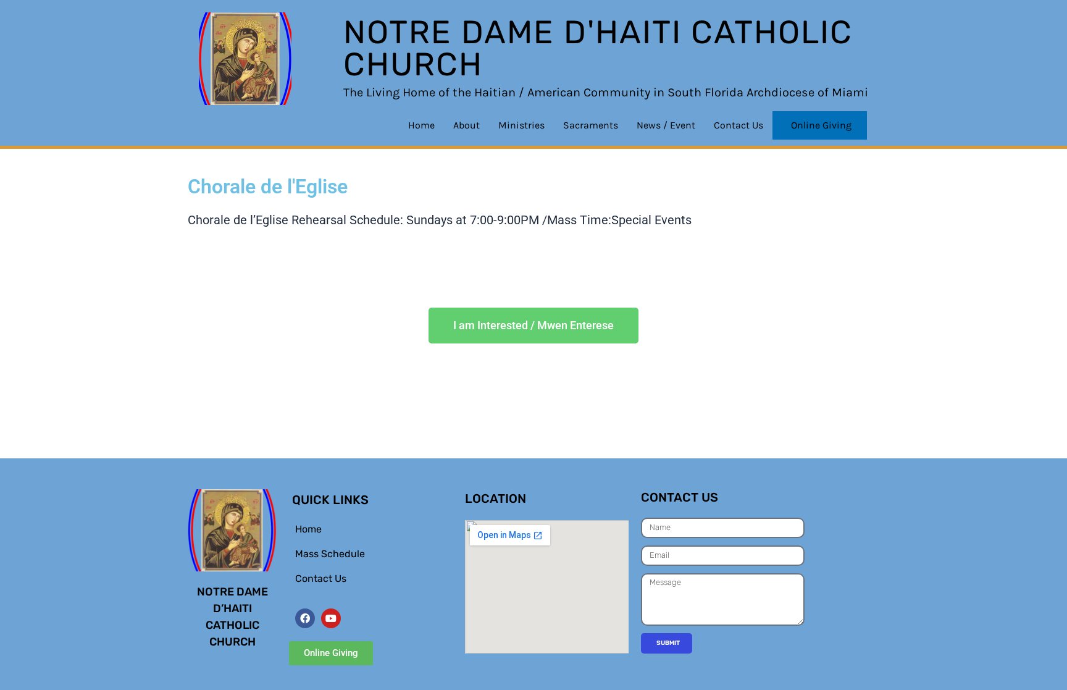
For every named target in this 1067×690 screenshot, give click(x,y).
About (466, 125)
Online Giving (821, 125)
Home (421, 125)
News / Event (666, 125)
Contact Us (738, 125)
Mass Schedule (330, 554)
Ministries (521, 125)
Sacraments (590, 125)
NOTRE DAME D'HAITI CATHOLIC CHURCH (598, 48)
